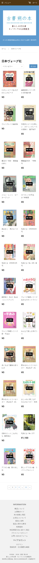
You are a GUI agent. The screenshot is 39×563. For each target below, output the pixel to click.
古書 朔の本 (24, 554)
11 (26, 487)
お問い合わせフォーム (19, 536)
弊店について (19, 509)
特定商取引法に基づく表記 (19, 530)
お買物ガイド (19, 512)
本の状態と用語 (19, 515)
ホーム (4, 49)
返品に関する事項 (19, 524)
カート (34, 3)
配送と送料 (19, 521)
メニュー (7, 3)
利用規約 (19, 527)
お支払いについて (19, 518)
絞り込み (33, 66)
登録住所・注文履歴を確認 (19, 547)
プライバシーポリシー (19, 533)
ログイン (19, 544)
